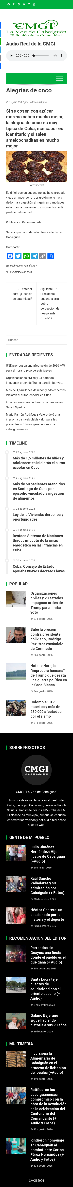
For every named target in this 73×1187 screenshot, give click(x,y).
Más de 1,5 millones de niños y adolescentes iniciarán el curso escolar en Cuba (39, 463)
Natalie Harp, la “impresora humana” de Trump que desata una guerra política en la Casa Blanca (48, 675)
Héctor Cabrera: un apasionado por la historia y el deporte (47, 915)
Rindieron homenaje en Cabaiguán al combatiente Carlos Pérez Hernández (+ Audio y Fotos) (47, 1150)
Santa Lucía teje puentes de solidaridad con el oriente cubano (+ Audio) (45, 989)
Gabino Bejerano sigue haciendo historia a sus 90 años (48, 1020)
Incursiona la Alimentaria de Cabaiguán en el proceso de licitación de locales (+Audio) (48, 1063)
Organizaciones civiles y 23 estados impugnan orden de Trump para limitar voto (46, 603)
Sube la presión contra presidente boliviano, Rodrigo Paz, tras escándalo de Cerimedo (46, 639)
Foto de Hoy (30, 265)
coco (29, 272)
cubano (33, 193)
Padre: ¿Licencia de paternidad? (21, 294)
